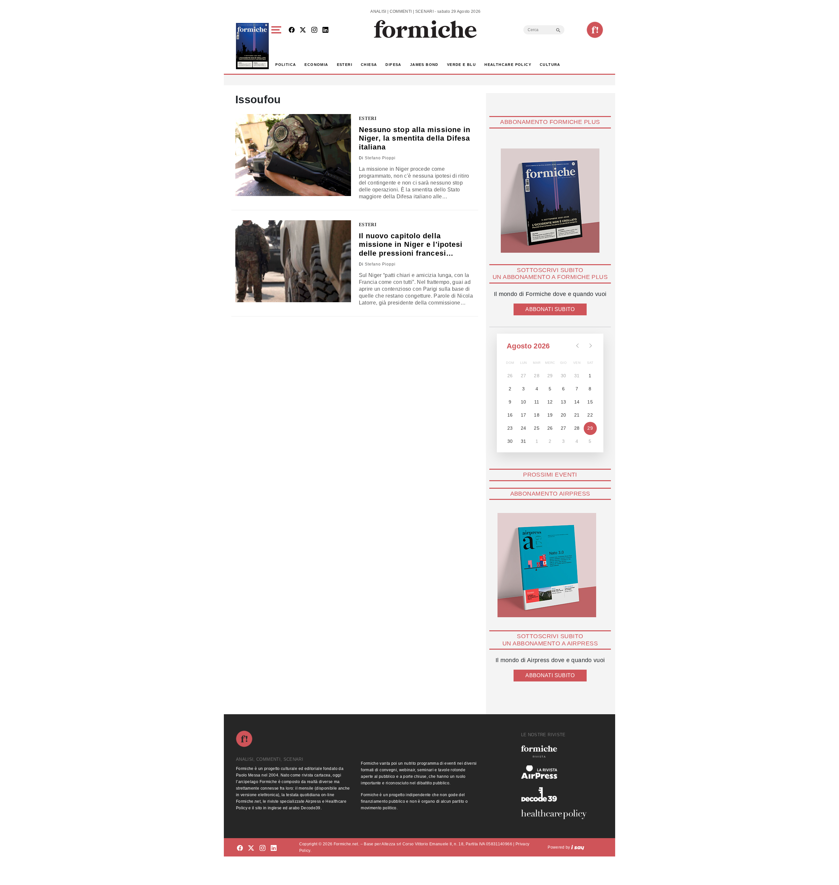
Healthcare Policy (507, 65)
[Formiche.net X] (302, 30)
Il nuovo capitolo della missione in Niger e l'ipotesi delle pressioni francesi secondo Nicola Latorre (411, 245)
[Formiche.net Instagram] (314, 30)
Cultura (550, 65)
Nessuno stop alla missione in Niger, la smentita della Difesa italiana (415, 138)
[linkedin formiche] (273, 848)
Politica (285, 65)
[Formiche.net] (595, 30)
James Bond (424, 65)
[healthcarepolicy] (556, 814)
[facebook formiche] (239, 848)
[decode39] (556, 794)
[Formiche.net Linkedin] (325, 30)
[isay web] (577, 847)
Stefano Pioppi (380, 158)
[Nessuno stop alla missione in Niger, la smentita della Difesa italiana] (293, 155)
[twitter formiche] (251, 848)
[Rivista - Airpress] (556, 772)
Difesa (393, 65)
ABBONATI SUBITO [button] (550, 309)
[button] (277, 46)
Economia (316, 65)
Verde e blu (461, 65)
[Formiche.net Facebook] (291, 30)
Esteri (344, 65)
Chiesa (369, 65)
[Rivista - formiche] (556, 751)
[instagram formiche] (262, 848)
